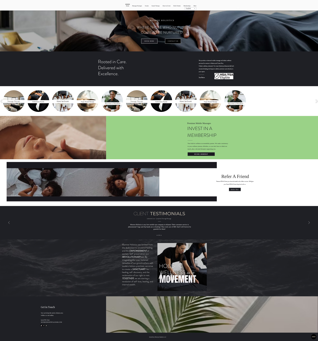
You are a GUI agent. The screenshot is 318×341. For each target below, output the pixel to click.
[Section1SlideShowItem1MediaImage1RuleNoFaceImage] (157, 235)
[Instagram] (46, 326)
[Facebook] (44, 326)
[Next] (309, 222)
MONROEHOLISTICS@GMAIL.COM (51, 322)
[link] (238, 8)
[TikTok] (41, 326)
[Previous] (9, 222)
